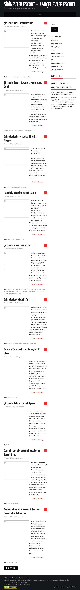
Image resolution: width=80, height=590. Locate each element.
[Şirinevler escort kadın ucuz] (16, 261)
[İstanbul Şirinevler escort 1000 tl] (16, 208)
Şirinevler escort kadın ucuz (17, 245)
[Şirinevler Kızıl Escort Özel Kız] (16, 38)
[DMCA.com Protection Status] (10, 587)
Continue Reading (38, 72)
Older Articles (11, 568)
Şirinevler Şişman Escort (29, 291)
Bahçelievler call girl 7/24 (16, 299)
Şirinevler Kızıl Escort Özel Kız (18, 23)
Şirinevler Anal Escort (12, 562)
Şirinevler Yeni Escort (14, 293)
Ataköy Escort (10, 187)
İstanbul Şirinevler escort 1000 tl (20, 193)
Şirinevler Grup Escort (14, 291)
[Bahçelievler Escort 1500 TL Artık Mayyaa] (16, 156)
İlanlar (8, 445)
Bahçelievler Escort (11, 77)
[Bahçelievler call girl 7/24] (16, 315)
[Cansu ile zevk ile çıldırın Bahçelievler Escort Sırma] (16, 470)
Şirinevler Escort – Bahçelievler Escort (39, 5)
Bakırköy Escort (19, 239)
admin (23, 26)
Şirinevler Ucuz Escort (57, 66)
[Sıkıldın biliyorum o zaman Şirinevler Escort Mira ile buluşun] (16, 529)
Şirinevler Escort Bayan (25, 77)
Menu (40, 14)
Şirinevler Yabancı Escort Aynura (19, 403)
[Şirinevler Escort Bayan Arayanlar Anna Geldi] (16, 102)
